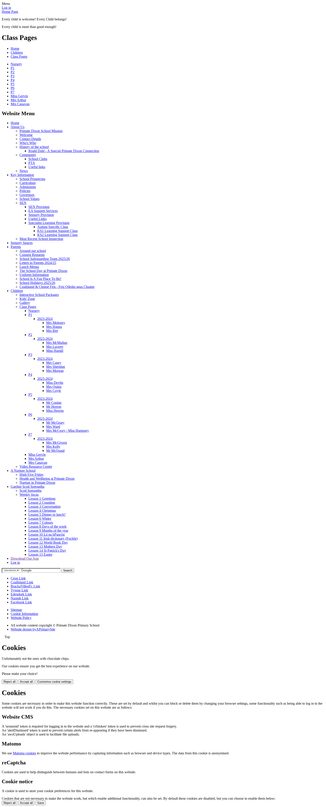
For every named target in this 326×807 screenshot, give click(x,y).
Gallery (25, 303)
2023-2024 (45, 319)
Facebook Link (21, 602)
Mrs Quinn (53, 387)
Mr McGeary (55, 422)
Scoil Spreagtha (30, 490)
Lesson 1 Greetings (41, 498)
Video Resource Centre (36, 466)
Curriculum (27, 183)
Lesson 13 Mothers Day (45, 546)
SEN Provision (38, 207)
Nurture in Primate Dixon (37, 482)
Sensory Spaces (22, 243)
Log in (6, 8)
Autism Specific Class (52, 227)
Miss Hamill (54, 351)
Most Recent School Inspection (41, 239)
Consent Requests (32, 255)
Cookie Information (24, 614)
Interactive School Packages (39, 295)
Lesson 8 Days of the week (47, 526)
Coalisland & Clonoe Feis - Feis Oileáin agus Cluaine (57, 287)
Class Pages (19, 56)
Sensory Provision (41, 215)
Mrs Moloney (55, 323)
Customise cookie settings (54, 681)
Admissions (28, 187)
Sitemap (16, 610)
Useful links (36, 167)
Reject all (10, 681)
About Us (17, 127)
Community (28, 155)
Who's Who (28, 143)
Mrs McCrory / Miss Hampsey (67, 430)
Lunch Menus (29, 267)
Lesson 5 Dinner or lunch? (47, 514)
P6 (12, 88)
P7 (12, 92)
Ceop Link (18, 578)
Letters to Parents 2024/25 (38, 263)
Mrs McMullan (56, 343)
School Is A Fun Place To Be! (40, 279)
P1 (12, 68)
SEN (23, 203)
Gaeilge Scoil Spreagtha (27, 486)
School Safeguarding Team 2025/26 (45, 259)
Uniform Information (34, 275)
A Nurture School (23, 470)
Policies (25, 191)
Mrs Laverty (54, 347)
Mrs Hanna (54, 327)
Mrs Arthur (18, 100)
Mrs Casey (53, 363)
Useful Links (37, 219)
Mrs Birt (52, 331)
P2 (12, 72)
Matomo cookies (24, 753)
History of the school (34, 147)
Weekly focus (29, 494)
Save (40, 803)
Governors (27, 195)
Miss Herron (55, 410)
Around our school (33, 251)
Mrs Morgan (55, 371)
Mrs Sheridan (55, 367)
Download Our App (25, 558)
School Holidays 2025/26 (37, 283)
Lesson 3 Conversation (44, 506)
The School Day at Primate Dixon (43, 271)
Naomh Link (20, 598)
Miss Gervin (19, 96)
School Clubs (37, 159)
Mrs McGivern (56, 442)
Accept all (26, 681)
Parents (16, 247)
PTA (31, 163)
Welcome (26, 135)
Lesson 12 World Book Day (48, 542)
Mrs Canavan (20, 104)
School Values (29, 199)
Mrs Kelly (53, 446)
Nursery (16, 64)
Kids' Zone (27, 299)
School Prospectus (32, 179)
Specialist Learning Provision (48, 223)
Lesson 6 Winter (39, 518)
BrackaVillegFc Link (25, 586)
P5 (12, 84)
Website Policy (21, 618)
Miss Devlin (54, 383)
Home (15, 48)
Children (17, 52)
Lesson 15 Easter (40, 554)
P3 (12, 76)
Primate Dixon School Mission (41, 131)
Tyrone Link (19, 590)
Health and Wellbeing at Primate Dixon (47, 478)
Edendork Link (21, 594)
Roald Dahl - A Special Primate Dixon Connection (63, 151)
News (24, 171)
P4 (12, 80)
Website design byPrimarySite (33, 629)
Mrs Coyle (53, 391)
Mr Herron (53, 406)
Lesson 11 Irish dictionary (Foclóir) (53, 538)
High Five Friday (32, 474)
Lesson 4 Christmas (42, 510)
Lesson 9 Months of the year (48, 530)
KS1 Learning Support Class (57, 231)
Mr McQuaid (55, 450)
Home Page (10, 12)
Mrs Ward (53, 426)
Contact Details (30, 139)
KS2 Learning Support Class (57, 235)
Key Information (22, 175)
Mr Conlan (53, 402)
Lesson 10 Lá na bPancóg (46, 534)
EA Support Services (43, 211)
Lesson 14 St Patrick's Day (47, 550)
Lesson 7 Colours (40, 522)
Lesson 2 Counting (41, 502)
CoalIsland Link (22, 582)
